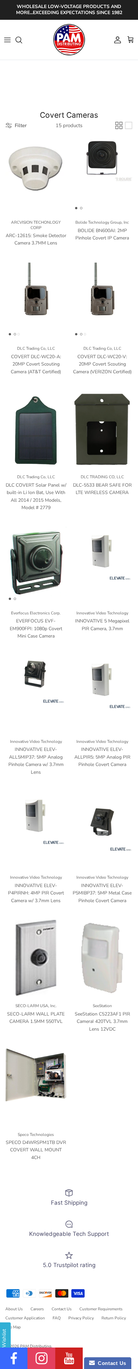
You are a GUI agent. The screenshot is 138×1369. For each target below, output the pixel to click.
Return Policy (113, 1318)
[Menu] (7, 40)
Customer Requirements (101, 1309)
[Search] (22, 40)
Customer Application (25, 1318)
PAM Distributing (35, 1346)
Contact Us (62, 1309)
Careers (37, 1309)
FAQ (57, 1318)
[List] (129, 125)
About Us (14, 1309)
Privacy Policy (81, 1318)
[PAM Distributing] (69, 40)
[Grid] (119, 125)
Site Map (13, 1327)
